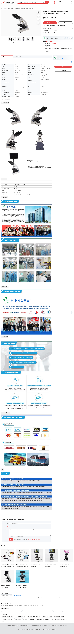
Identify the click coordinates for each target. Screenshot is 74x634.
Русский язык (27, 626)
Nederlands (39, 626)
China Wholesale (32, 625)
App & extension (59, 6)
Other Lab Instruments (27, 610)
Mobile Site (62, 625)
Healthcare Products (5, 599)
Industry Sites (44, 625)
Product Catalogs (17, 595)
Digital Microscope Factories (20, 616)
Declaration (49, 629)
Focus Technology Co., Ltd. (29, 629)
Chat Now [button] (66, 22)
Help (53, 6)
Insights (66, 625)
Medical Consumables (5, 597)
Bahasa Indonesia (69, 626)
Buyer (47, 6)
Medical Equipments (40, 597)
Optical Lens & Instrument (16, 8)
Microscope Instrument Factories (34, 616)
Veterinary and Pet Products (42, 599)
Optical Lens (18, 610)
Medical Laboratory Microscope (28, 619)
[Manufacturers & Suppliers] (7, 2)
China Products (14, 625)
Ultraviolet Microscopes (38, 610)
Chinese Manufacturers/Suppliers (23, 625)
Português (17, 626)
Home (2, 8)
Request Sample (63, 25)
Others (56, 599)
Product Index (57, 625)
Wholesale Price (38, 625)
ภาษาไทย (55, 626)
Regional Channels (51, 625)
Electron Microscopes (58, 610)
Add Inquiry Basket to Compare (21, 43)
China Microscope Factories (47, 616)
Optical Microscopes (29, 8)
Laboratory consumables (23, 597)
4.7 (58, 58)
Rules (72, 6)
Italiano (31, 626)
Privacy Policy (54, 629)
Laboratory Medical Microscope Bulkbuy (58, 619)
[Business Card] (71, 61)
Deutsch (35, 626)
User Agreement (43, 629)
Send (11, 539)
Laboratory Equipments (59, 597)
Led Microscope (18, 619)
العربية (43, 626)
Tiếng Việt (63, 626)
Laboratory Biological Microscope (43, 619)
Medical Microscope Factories (7, 616)
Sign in (71, 3)
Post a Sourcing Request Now (34, 539)
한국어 (46, 626)
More (2, 621)
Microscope (23, 8)
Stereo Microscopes (48, 610)
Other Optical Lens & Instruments (8, 610)
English (10, 626)
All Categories (5, 6)
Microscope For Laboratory (59, 616)
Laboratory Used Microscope (7, 619)
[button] (48, 59)
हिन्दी (52, 626)
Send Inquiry (50, 22)
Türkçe (60, 626)
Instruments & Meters (7, 8)
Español (13, 626)
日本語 (50, 626)
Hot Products (9, 625)
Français (22, 626)
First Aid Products (22, 599)
